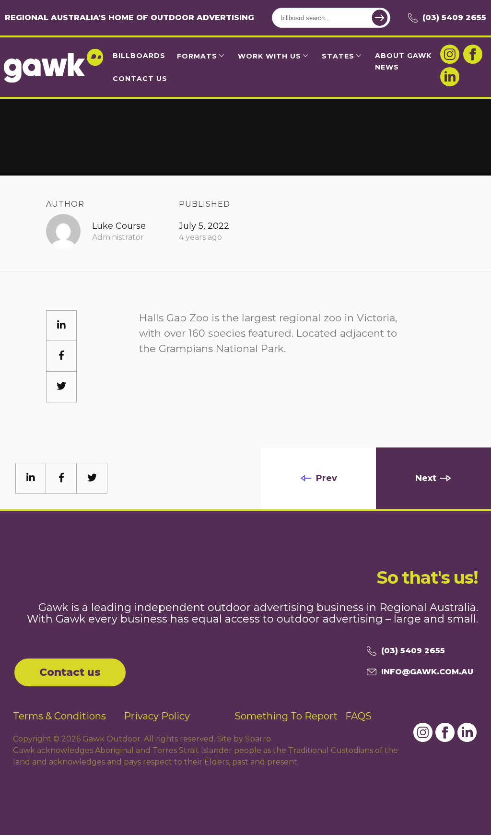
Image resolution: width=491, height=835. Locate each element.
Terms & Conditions (59, 716)
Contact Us (140, 78)
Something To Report (286, 716)
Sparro (258, 738)
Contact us (70, 672)
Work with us (269, 56)
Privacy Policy (157, 716)
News (387, 67)
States (338, 56)
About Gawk (403, 55)
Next (425, 478)
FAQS (358, 716)
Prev (326, 478)
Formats (197, 56)
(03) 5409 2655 (454, 17)
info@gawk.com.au (427, 671)
